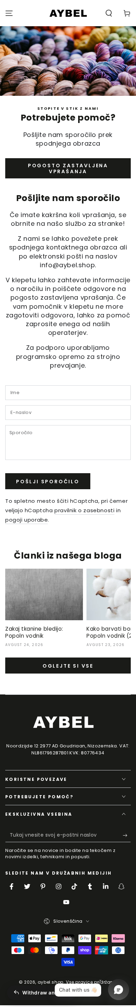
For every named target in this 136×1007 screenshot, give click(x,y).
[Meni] (9, 13)
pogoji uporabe (26, 519)
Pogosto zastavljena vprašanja (68, 168)
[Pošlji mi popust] (127, 835)
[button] (109, 13)
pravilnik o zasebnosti (84, 510)
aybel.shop (50, 982)
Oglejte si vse (68, 665)
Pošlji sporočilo (48, 481)
